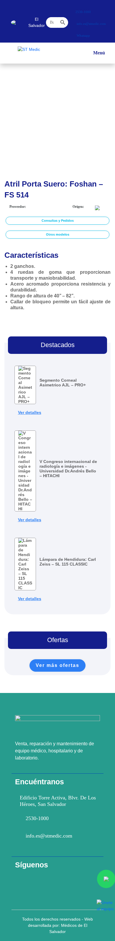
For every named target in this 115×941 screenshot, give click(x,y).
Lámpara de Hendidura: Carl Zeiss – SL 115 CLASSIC (68, 561)
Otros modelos (57, 234)
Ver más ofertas (57, 665)
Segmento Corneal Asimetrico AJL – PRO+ (63, 382)
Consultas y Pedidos (58, 220)
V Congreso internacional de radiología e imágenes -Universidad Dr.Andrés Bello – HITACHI (68, 468)
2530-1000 (37, 818)
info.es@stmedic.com (49, 836)
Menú (99, 55)
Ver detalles (29, 412)
